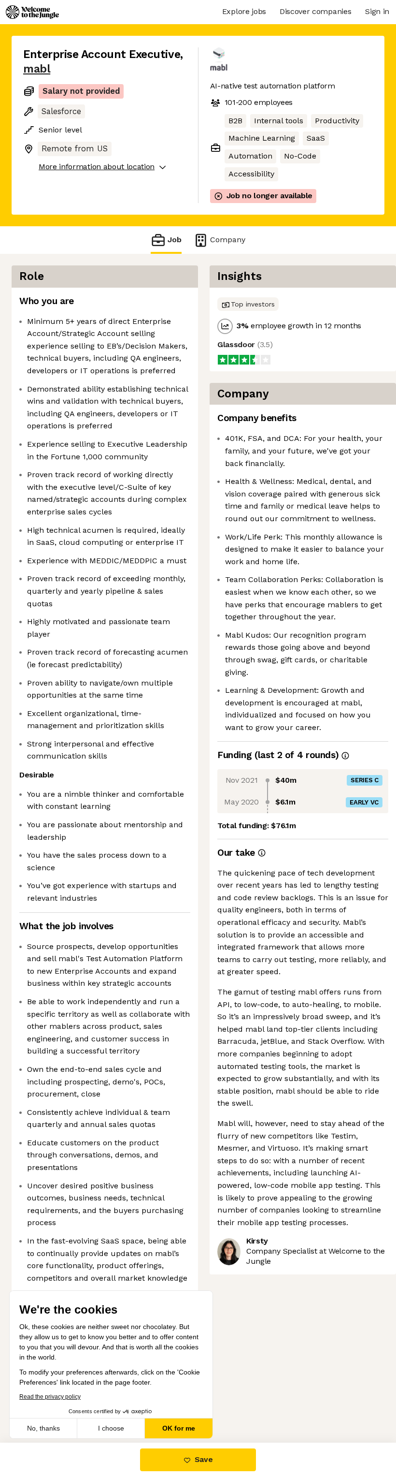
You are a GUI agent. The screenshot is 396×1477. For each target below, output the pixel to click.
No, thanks (43, 1428)
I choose (111, 1428)
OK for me (178, 1428)
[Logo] (32, 12)
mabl (36, 68)
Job (175, 239)
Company (227, 239)
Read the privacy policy (50, 1396)
